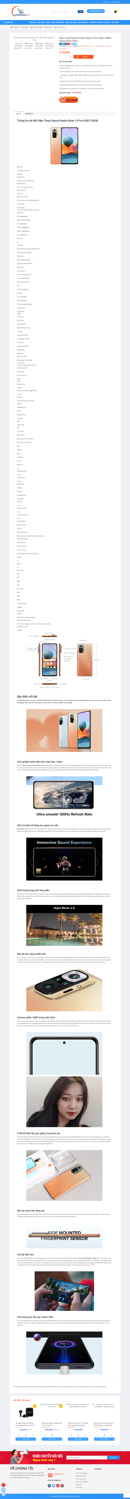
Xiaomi (69, 46)
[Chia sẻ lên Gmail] (71, 44)
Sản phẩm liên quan (21, 1400)
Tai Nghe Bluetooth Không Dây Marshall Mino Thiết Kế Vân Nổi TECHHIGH (25, 1425)
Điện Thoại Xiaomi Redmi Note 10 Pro (30, 1386)
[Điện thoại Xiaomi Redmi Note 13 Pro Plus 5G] (52, 1412)
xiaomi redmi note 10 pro (71, 1386)
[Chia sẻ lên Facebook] (60, 44)
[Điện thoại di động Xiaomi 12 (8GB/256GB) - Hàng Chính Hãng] (104, 1412)
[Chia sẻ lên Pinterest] (68, 44)
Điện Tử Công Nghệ (81, 1473)
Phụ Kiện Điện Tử (81, 1476)
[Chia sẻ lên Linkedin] (66, 44)
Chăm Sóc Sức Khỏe (82, 1482)
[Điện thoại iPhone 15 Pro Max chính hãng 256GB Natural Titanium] (78, 1412)
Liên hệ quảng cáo (96, 11)
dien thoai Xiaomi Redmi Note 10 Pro (52, 1386)
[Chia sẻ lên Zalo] (76, 44)
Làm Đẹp (78, 1484)
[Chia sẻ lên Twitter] (63, 44)
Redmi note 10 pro (85, 1386)
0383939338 (58, 1474)
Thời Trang (79, 1487)
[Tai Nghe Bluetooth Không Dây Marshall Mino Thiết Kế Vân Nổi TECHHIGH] (25, 1412)
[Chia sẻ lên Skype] (74, 44)
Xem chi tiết (25, 1439)
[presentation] (14, 44)
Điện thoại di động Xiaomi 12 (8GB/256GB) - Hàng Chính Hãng (104, 1425)
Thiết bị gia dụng (81, 1479)
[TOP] (127, 1487)
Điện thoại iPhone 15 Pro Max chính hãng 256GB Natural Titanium (78, 1425)
